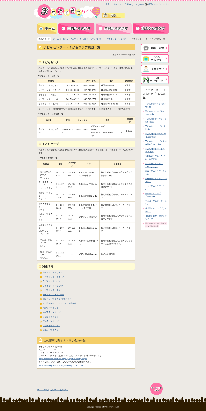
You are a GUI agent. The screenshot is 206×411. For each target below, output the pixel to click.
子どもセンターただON (53, 286)
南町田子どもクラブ (51, 312)
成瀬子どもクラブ (50, 330)
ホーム (56, 39)
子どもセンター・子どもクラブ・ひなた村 (107, 39)
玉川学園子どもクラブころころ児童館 (59, 303)
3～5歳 (83, 39)
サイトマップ (119, 4)
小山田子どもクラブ (51, 326)
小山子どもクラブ (50, 317)
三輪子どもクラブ (50, 321)
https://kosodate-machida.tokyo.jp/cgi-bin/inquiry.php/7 (63, 359)
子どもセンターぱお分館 (53, 294)
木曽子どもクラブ (50, 308)
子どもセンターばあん (52, 272)
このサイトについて (59, 390)
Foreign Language (135, 4)
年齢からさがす (69, 39)
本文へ (109, 4)
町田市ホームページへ (158, 4)
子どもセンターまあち (52, 290)
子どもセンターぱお (51, 281)
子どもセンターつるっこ (53, 277)
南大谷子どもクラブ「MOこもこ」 (58, 299)
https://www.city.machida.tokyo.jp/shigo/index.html (61, 365)
